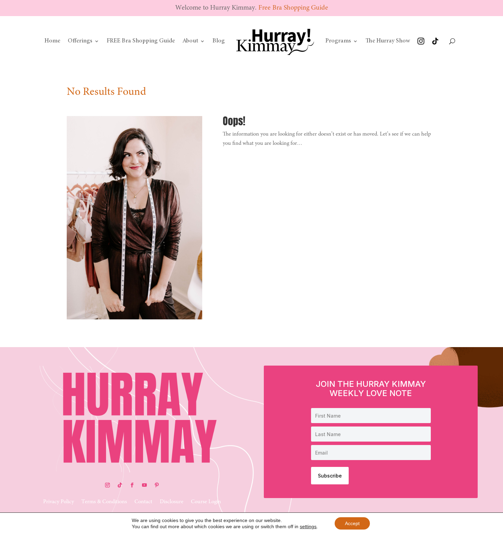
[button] (107, 485)
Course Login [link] (206, 502)
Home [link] (52, 41)
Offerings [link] (80, 41)
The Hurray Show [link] (387, 41)
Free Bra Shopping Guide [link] (293, 7)
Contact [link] (143, 502)
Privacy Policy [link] (58, 502)
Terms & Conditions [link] (104, 502)
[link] (275, 41)
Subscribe (330, 476)
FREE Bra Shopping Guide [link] (141, 41)
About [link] (190, 41)
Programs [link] (338, 41)
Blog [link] (218, 41)
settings (308, 526)
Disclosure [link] (171, 502)
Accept (352, 523)
